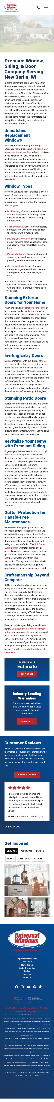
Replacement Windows (27, 958)
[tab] (6, 826)
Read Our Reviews (27, 775)
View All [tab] (12, 851)
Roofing (27, 971)
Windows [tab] (26, 851)
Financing (27, 974)
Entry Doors (27, 962)
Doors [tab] (40, 851)
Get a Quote (27, 674)
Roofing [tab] (38, 858)
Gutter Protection (27, 968)
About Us (27, 977)
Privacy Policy (32, 1011)
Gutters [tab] (24, 858)
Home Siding (27, 965)
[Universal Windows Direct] (15, 7)
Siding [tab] (10, 858)
